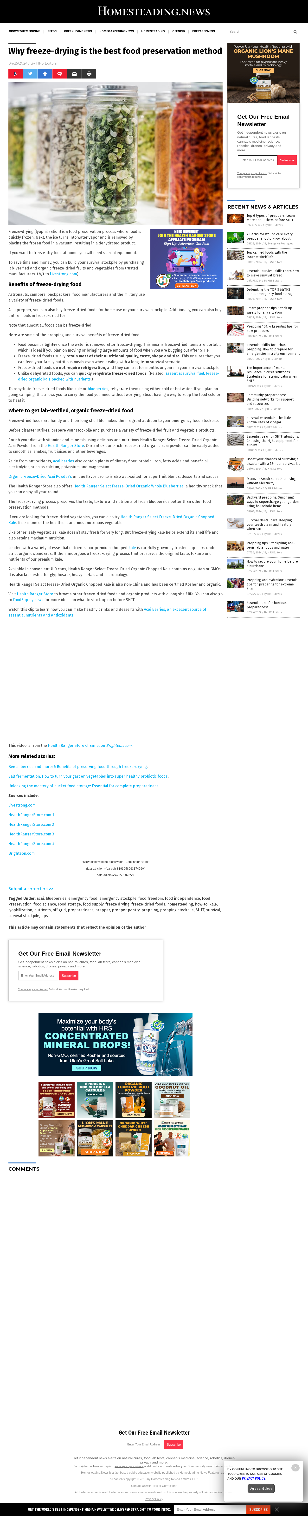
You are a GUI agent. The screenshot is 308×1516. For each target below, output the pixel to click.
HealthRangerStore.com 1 (31, 815)
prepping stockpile (177, 910)
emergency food (82, 898)
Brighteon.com (21, 853)
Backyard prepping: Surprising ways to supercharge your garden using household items (273, 501)
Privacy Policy (154, 1499)
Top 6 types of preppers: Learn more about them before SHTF (271, 218)
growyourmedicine (24, 31)
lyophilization (20, 910)
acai (40, 898)
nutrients (42, 910)
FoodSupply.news (28, 599)
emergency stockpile (117, 898)
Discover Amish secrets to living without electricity (271, 481)
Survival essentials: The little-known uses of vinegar (270, 420)
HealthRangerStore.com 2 (31, 824)
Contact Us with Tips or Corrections (154, 1486)
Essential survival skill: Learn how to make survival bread (273, 273)
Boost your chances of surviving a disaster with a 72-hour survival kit (273, 461)
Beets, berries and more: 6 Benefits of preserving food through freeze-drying (77, 766)
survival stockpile (23, 915)
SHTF (200, 910)
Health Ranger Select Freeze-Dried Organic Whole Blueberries (128, 486)
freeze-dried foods (148, 904)
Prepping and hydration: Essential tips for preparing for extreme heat (273, 584)
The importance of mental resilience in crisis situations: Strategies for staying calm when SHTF (272, 374)
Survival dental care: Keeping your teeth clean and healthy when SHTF (269, 524)
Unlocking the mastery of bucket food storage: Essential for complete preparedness (83, 786)
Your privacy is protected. (33, 989)
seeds (52, 31)
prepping (149, 910)
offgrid (178, 31)
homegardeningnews (116, 31)
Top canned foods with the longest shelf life (267, 254)
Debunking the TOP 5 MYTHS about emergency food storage (271, 292)
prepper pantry (126, 910)
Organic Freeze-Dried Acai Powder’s (40, 476)
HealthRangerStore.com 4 (31, 843)
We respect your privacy (129, 1466)
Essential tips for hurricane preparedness (268, 605)
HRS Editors (46, 63)
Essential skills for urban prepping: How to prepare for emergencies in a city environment (273, 349)
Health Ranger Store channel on (90, 745)
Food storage (69, 904)
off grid (59, 910)
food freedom (150, 898)
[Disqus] (115, 1236)
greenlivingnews (78, 31)
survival (213, 910)
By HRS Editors (273, 225)
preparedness (203, 31)
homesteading (153, 31)
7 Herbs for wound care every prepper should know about (270, 236)
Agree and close (261, 1488)
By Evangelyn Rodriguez (278, 243)
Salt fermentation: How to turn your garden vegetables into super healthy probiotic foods (88, 776)
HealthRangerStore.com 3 (31, 834)
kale (132, 547)
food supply (93, 904)
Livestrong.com (63, 274)
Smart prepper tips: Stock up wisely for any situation (269, 310)
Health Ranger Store (66, 445)
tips (44, 915)
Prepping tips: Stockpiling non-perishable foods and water (271, 545)
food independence (182, 898)
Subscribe (258, 1509)
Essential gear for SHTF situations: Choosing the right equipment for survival (273, 440)
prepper (102, 910)
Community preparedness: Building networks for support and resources (270, 399)
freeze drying (117, 904)
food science (44, 904)
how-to (201, 904)
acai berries (63, 461)
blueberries (98, 389)
